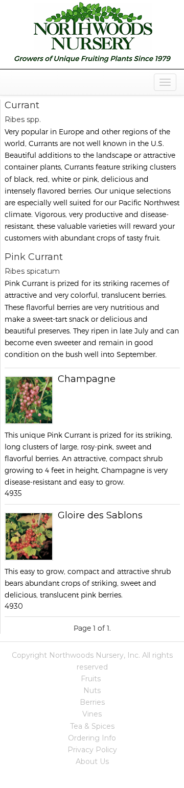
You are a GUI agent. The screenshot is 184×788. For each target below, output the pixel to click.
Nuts (92, 690)
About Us (92, 761)
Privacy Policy (92, 749)
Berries (92, 702)
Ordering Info (92, 738)
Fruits (91, 678)
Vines (92, 714)
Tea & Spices (92, 726)
